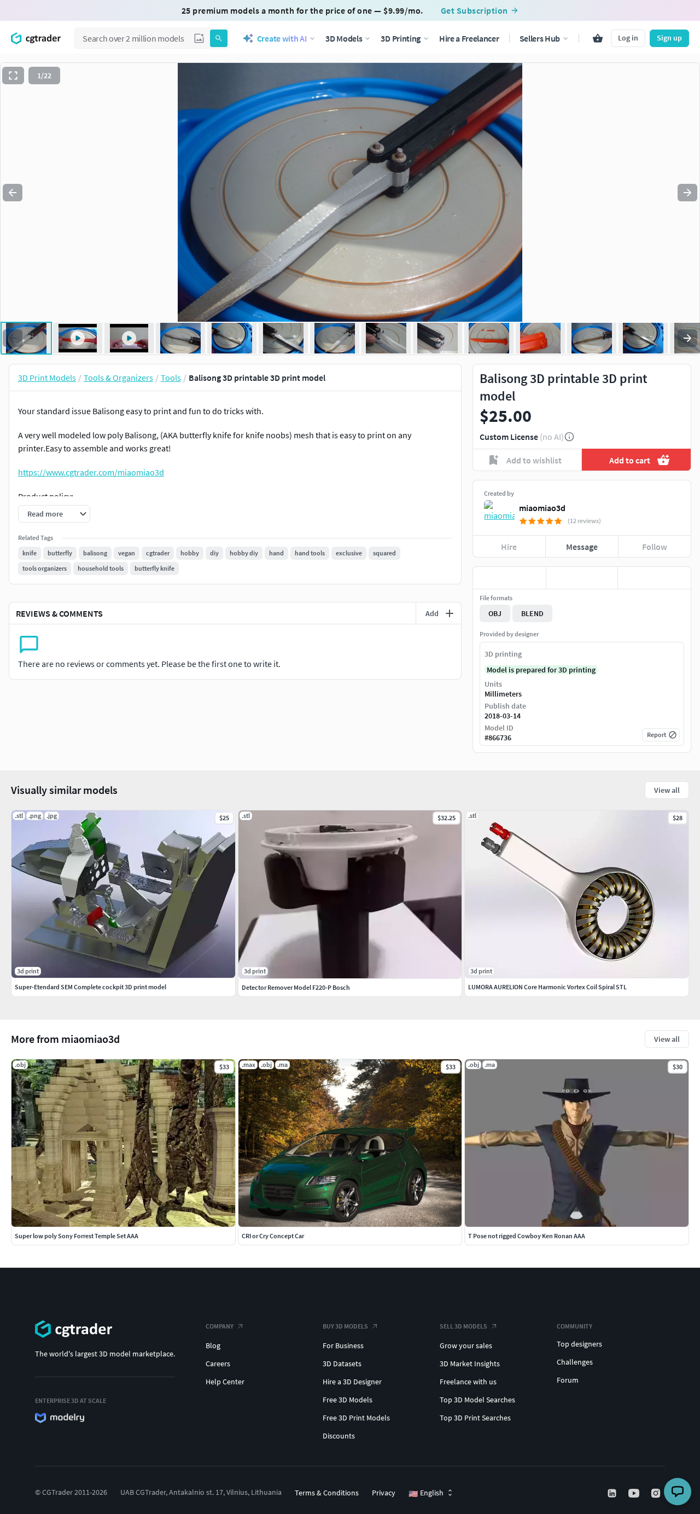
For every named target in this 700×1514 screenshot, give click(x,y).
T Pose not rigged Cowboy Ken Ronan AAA (526, 1236)
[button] (199, 38)
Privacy (383, 1493)
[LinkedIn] (613, 1493)
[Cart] (597, 38)
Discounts (339, 1436)
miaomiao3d (542, 507)
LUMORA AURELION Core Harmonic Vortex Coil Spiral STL (547, 987)
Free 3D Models (347, 1400)
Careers (218, 1363)
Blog (213, 1345)
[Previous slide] (12, 192)
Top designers (579, 1344)
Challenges (575, 1362)
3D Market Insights (470, 1363)
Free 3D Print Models (356, 1418)
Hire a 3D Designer (352, 1382)
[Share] (654, 578)
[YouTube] (635, 1493)
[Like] (509, 578)
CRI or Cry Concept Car (273, 1236)
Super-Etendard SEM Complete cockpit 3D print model (90, 987)
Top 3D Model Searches (477, 1400)
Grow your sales (466, 1345)
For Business (343, 1345)
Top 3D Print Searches (475, 1418)
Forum (568, 1380)
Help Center (225, 1382)
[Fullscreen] (13, 75)
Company (220, 1326)
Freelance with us (468, 1382)
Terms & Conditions (327, 1493)
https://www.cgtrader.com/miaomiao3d (91, 472)
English (426, 1493)
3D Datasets (342, 1363)
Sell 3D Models (463, 1326)
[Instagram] (657, 1493)
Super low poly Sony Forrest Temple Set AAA (76, 1236)
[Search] (219, 38)
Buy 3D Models (345, 1326)
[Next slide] (687, 192)
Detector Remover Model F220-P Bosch (296, 987)
